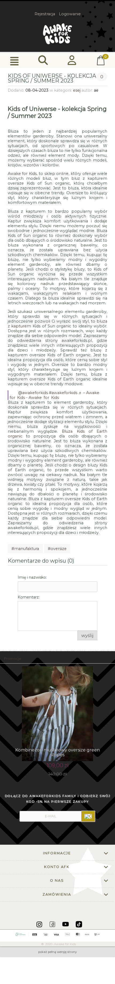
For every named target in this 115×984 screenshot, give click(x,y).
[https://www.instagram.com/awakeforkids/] (39, 924)
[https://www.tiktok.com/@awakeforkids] (79, 924)
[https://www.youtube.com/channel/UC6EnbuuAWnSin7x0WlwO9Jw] (66, 924)
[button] (14, 61)
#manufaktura (25, 548)
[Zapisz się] (88, 816)
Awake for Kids (22, 173)
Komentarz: (29, 597)
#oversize (57, 548)
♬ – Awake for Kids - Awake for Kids (55, 395)
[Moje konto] (71, 60)
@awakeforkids (33, 392)
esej (76, 90)
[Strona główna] (57, 33)
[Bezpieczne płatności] (57, 934)
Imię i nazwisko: (32, 577)
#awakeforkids (63, 392)
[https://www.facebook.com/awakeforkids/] (52, 924)
